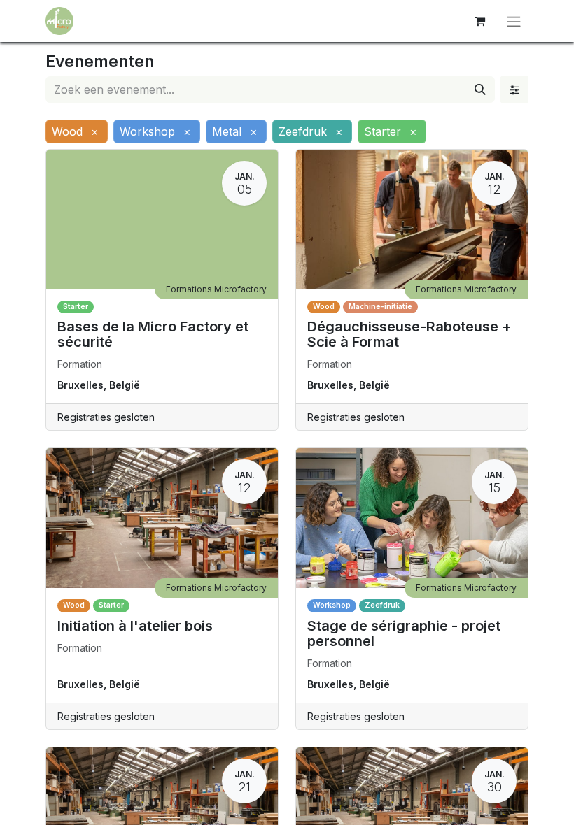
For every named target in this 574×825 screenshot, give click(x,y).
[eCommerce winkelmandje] (479, 21)
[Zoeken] (480, 89)
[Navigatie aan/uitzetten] (513, 21)
